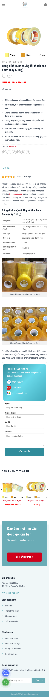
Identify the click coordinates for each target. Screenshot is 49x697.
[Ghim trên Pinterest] (23, 152)
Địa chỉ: (7, 422)
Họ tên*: (8, 403)
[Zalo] (5, 673)
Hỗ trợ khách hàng (11, 654)
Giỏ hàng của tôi (11, 616)
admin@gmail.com (19, 393)
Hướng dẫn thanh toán (13, 649)
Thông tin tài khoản (12, 611)
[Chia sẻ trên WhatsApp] (4, 152)
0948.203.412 (17, 382)
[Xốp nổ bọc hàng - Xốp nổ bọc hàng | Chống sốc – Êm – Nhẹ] (24, 4)
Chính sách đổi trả (11, 638)
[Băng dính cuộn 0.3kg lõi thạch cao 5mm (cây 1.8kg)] (36, 487)
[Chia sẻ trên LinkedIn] (28, 152)
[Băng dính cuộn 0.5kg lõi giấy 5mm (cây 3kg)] (12, 487)
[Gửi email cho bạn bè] (18, 152)
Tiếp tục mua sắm (11, 621)
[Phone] (5, 682)
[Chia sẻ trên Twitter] (14, 152)
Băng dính (17, 62)
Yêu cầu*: (8, 432)
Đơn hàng (8, 606)
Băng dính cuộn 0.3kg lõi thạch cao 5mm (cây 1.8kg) (36, 500)
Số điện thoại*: (10, 413)
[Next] (47, 495)
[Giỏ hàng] (45, 4)
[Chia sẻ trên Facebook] (9, 152)
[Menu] (3, 4)
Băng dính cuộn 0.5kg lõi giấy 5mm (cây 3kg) (12, 500)
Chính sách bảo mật (12, 644)
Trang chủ (6, 62)
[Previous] (2, 495)
